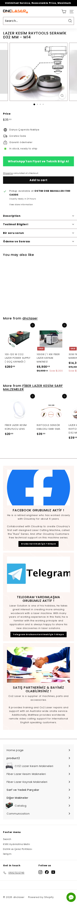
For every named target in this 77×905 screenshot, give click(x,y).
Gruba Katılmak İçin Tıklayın (38, 543)
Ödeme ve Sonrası (16, 241)
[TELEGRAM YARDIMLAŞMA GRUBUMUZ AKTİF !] (38, 574)
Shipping (8, 173)
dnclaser (30, 318)
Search (7, 839)
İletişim (7, 853)
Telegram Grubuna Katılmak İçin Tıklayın (38, 634)
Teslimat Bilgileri (15, 224)
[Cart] (64, 11)
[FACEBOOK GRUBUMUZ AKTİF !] (38, 487)
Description (12, 216)
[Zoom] (62, 95)
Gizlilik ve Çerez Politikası (17, 849)
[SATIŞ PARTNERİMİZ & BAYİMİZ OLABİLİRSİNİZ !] (38, 665)
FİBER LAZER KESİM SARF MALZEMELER (33, 387)
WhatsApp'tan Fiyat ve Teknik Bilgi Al (38, 161)
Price (7, 113)
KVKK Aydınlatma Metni (16, 844)
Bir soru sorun (13, 233)
